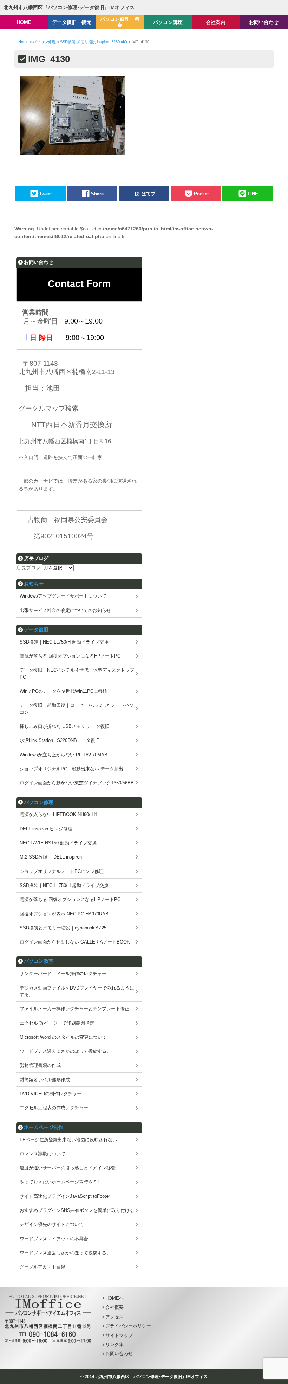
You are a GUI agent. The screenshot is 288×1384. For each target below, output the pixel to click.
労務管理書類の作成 (40, 1065)
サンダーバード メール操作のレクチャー (63, 973)
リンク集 (114, 1344)
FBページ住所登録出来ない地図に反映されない (68, 1139)
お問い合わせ (119, 1353)
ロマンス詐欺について (42, 1153)
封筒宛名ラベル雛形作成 (45, 1079)
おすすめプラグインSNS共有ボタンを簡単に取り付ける (77, 1210)
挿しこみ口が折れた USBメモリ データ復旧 (65, 726)
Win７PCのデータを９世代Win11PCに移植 (63, 691)
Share (97, 193)
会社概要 (114, 1307)
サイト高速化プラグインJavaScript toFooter (65, 1196)
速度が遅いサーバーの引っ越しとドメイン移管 (68, 1167)
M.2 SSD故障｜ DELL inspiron (51, 857)
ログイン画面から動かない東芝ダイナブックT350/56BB (77, 782)
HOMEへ (114, 1298)
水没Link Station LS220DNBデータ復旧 (60, 740)
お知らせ (34, 584)
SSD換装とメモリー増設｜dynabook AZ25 (63, 928)
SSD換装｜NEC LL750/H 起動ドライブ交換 (64, 642)
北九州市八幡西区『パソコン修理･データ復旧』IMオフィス (69, 7)
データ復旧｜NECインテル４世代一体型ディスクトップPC (77, 673)
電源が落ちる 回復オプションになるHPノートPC (70, 656)
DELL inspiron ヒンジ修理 (46, 828)
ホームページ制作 (43, 1127)
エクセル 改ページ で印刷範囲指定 (57, 1023)
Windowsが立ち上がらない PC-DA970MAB (63, 754)
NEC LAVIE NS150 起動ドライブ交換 (58, 843)
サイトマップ (119, 1335)
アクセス (114, 1316)
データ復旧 (36, 629)
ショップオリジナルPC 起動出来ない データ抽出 (71, 768)
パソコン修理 (38, 802)
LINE (253, 193)
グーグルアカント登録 (42, 1266)
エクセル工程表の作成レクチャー (54, 1107)
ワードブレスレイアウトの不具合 (54, 1238)
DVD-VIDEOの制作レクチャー (50, 1093)
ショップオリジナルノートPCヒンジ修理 (62, 871)
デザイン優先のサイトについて (52, 1224)
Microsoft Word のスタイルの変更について (63, 1037)
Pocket (201, 193)
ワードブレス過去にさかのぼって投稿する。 (65, 1051)
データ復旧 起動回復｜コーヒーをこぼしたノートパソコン (77, 708)
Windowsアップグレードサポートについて (63, 596)
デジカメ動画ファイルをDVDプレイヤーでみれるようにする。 (77, 991)
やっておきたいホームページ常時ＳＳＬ (61, 1181)
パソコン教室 (38, 961)
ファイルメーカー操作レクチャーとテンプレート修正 (74, 1008)
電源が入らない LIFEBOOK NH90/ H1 (58, 814)
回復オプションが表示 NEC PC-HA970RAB (64, 913)
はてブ (148, 193)
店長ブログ (28, 567)
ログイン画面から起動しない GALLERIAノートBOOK (75, 942)
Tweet (45, 193)
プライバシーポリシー (128, 1325)
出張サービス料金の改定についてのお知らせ (65, 610)
